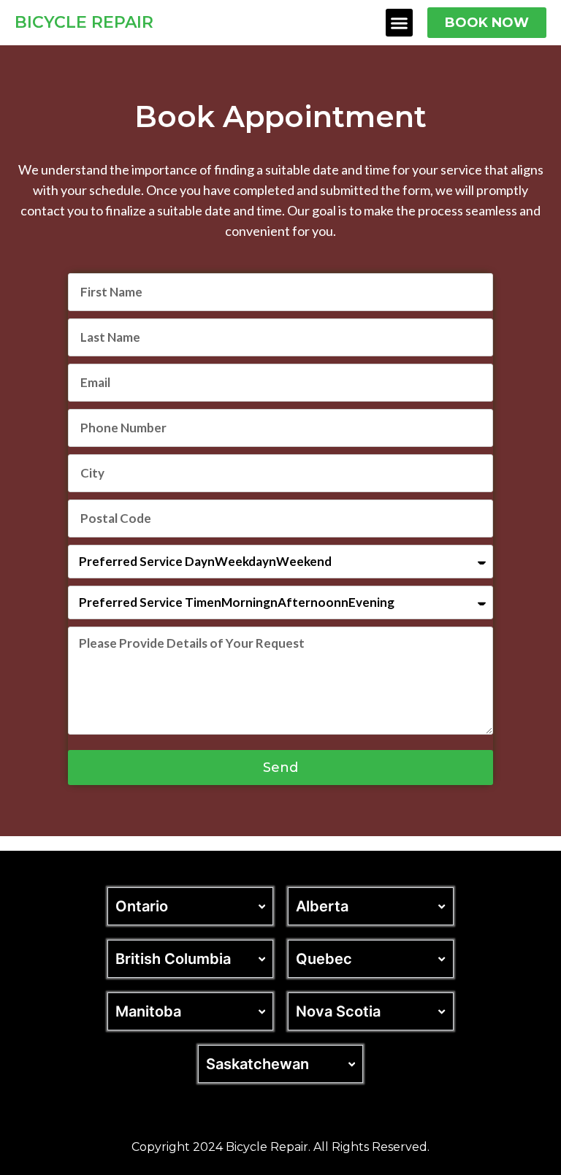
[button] (399, 23)
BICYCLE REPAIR (84, 22)
